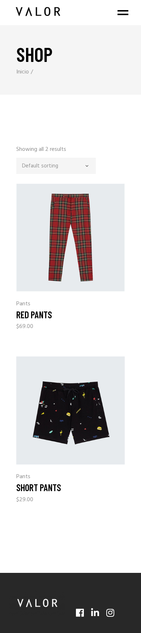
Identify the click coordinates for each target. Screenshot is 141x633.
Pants (23, 304)
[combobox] (56, 166)
